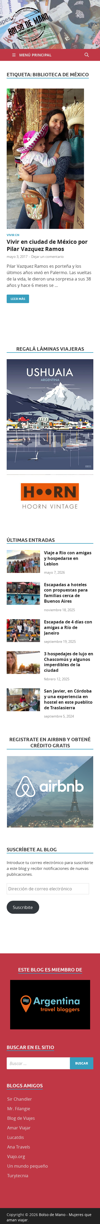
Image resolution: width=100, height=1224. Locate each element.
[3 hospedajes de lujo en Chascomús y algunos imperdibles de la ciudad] (23, 654)
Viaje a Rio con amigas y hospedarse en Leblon (67, 558)
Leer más (16, 298)
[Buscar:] (50, 1063)
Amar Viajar (19, 1128)
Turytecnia (17, 1176)
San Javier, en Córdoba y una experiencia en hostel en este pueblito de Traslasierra (68, 699)
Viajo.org (16, 1156)
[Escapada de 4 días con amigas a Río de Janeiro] (23, 622)
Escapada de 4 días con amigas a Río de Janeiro (68, 627)
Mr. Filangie (18, 1109)
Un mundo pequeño (27, 1166)
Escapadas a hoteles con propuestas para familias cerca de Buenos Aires (66, 593)
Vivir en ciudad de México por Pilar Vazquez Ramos (47, 245)
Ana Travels (18, 1147)
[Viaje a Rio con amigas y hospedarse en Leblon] (23, 553)
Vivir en (13, 235)
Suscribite (23, 907)
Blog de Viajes (21, 1118)
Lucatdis (15, 1137)
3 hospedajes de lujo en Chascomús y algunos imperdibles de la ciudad (68, 662)
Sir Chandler (19, 1099)
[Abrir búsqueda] (87, 55)
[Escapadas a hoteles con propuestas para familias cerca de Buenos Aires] (23, 585)
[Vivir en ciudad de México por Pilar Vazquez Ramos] (50, 159)
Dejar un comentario (47, 256)
